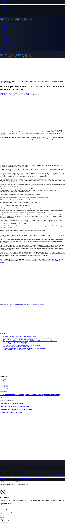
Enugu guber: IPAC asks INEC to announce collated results (16, 409)
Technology (6, 34)
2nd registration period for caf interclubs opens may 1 (14, 406)
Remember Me (5, 520)
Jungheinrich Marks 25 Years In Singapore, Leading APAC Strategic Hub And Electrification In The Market (30, 341)
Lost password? (4, 522)
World (7, 46)
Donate (5, 10)
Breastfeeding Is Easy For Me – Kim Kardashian (13, 403)
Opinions (8, 41)
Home (4, 24)
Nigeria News (3, 93)
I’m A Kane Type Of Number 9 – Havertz (11, 412)
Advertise (5, 7)
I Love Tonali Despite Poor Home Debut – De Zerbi (16, 343)
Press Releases (10, 43)
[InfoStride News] (16, 21)
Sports (4, 33)
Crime (4, 29)
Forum (4, 12)
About (4, 6)
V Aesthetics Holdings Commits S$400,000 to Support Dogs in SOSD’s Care (22, 336)
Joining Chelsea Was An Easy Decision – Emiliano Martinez (18, 339)
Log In (2, 519)
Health (8, 40)
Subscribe (2, 50)
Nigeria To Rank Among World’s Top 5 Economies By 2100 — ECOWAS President (24, 348)
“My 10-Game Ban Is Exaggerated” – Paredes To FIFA (17, 346)
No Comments (21, 93)
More (4, 36)
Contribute (5, 9)
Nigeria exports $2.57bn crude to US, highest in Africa (17, 349)
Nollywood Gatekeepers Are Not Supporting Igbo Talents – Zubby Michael (22, 345)
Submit (17, 481)
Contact (5, 13)
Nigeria (5, 30)
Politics (5, 31)
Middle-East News (4, 400)
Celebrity (5, 27)
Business (5, 26)
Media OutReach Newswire (13, 44)
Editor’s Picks (9, 39)
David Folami (10, 93)
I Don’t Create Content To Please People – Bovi (15, 342)
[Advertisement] (32, 69)
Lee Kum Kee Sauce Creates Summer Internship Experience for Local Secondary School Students (27, 338)
